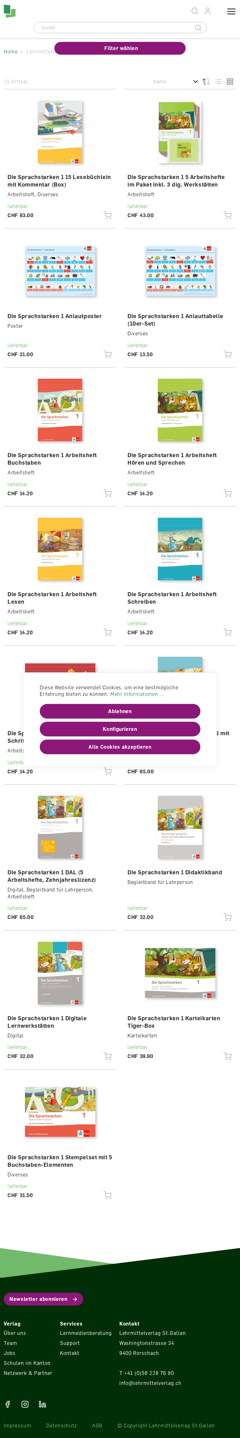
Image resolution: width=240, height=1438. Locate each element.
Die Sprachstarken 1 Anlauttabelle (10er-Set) (175, 319)
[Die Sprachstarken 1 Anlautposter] (60, 271)
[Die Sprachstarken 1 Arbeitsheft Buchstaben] (60, 410)
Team (10, 1343)
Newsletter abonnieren (38, 1299)
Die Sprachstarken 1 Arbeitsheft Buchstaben (52, 459)
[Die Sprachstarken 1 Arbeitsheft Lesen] (60, 549)
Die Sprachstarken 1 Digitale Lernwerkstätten (47, 1022)
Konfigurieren (120, 729)
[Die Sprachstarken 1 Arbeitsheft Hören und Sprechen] (180, 410)
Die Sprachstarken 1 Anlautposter (55, 315)
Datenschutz (61, 1425)
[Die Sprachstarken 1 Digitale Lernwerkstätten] (60, 973)
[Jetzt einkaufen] (107, 215)
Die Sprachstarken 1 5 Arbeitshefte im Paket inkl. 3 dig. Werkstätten (176, 180)
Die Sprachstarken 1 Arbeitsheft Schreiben (172, 598)
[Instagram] (25, 1404)
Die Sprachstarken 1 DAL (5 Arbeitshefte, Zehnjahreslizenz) (52, 876)
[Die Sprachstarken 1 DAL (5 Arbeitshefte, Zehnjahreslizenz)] (60, 827)
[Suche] (198, 27)
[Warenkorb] (216, 12)
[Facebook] (7, 1404)
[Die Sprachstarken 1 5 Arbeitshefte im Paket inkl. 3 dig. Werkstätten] (180, 132)
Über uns (15, 1333)
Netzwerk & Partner (28, 1373)
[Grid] (230, 81)
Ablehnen (120, 711)
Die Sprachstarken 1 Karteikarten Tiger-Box (174, 1022)
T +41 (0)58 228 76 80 (146, 1373)
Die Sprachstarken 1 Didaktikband (175, 872)
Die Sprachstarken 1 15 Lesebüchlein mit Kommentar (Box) (59, 180)
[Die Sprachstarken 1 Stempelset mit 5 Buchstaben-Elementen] (60, 1112)
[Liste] (218, 81)
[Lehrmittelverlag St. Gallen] (10, 11)
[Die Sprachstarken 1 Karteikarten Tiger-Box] (180, 973)
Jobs (10, 1353)
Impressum (17, 1425)
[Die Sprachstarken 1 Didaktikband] (180, 827)
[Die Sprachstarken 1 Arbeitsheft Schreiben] (180, 549)
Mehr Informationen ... (137, 694)
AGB (97, 1425)
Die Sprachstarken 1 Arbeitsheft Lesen (52, 598)
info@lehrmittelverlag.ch (150, 1383)
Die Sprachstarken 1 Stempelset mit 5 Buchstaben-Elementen (60, 1161)
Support (70, 1343)
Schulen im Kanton (27, 1363)
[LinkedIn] (42, 1404)
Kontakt (69, 1353)
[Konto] (208, 11)
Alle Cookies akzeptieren (119, 747)
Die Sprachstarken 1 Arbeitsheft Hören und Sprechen (172, 459)
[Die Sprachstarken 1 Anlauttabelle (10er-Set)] (180, 271)
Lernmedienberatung (86, 1333)
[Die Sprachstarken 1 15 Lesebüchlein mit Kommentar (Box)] (60, 132)
